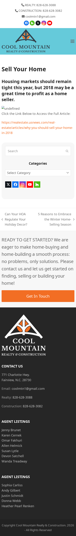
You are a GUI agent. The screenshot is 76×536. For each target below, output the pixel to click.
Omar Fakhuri (12, 440)
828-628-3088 (22, 397)
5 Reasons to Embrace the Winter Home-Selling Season (53, 219)
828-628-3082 (33, 406)
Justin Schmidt (12, 496)
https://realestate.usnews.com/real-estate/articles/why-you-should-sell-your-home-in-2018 (37, 127)
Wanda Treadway (14, 461)
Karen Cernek (12, 435)
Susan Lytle (10, 451)
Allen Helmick (12, 445)
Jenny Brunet (11, 430)
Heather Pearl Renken (18, 506)
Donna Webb (11, 501)
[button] (72, 41)
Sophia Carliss (12, 485)
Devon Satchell (13, 456)
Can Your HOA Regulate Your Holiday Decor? (14, 219)
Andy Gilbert (11, 490)
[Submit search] (67, 151)
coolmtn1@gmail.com (40, 16)
